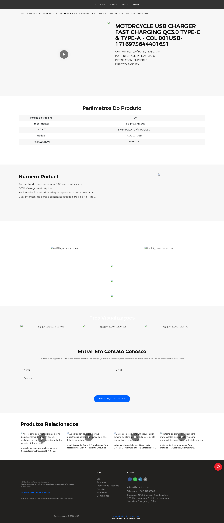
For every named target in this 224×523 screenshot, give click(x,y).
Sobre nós (102, 492)
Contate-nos (103, 495)
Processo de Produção (108, 485)
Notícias (101, 489)
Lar (98, 479)
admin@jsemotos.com (138, 487)
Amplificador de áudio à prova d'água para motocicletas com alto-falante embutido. (87, 446)
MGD (23, 13)
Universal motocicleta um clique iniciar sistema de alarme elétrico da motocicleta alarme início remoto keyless (134, 446)
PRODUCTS (34, 13)
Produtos (101, 482)
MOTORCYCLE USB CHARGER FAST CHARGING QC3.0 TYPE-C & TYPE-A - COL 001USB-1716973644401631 (95, 13)
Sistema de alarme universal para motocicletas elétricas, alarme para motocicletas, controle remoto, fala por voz (181, 446)
